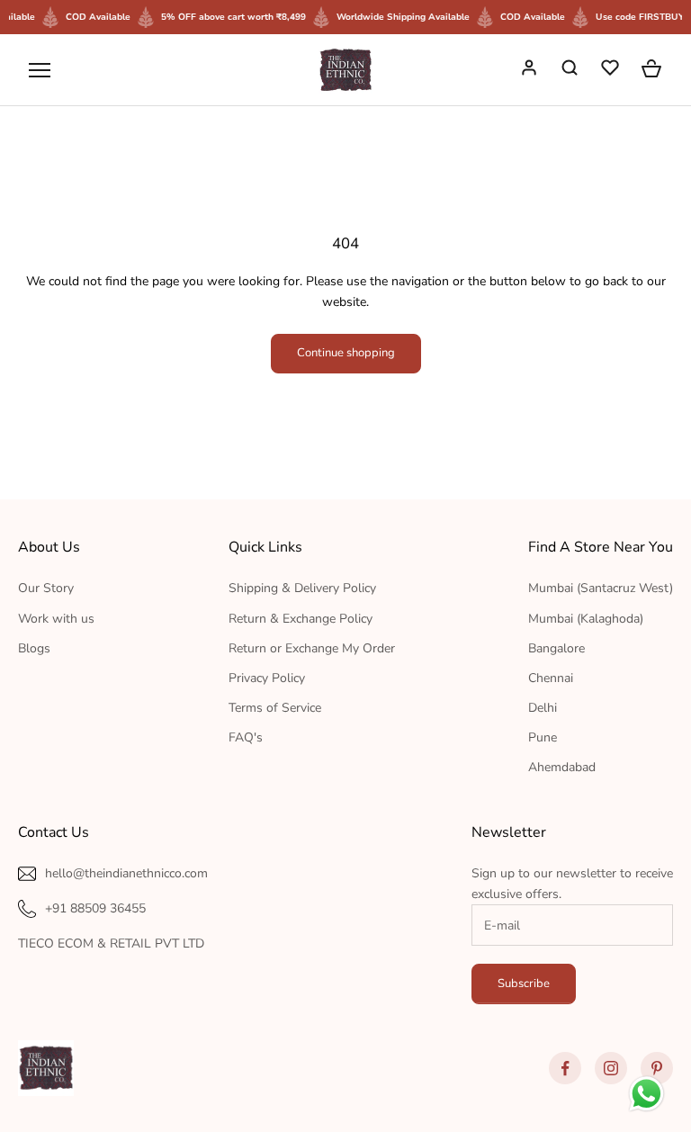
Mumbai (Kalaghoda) (585, 618)
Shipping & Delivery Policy (302, 588)
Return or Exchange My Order (312, 648)
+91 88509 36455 (95, 908)
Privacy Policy (267, 678)
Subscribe (524, 983)
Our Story (46, 588)
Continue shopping (346, 353)
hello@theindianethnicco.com (126, 873)
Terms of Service (275, 707)
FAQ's (246, 737)
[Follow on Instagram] (611, 1068)
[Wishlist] (612, 70)
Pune (542, 737)
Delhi (542, 707)
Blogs (34, 648)
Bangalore (556, 648)
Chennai (550, 678)
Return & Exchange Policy (300, 618)
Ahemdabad (562, 767)
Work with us (56, 618)
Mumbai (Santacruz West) (600, 588)
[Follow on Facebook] (565, 1068)
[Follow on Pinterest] (657, 1068)
